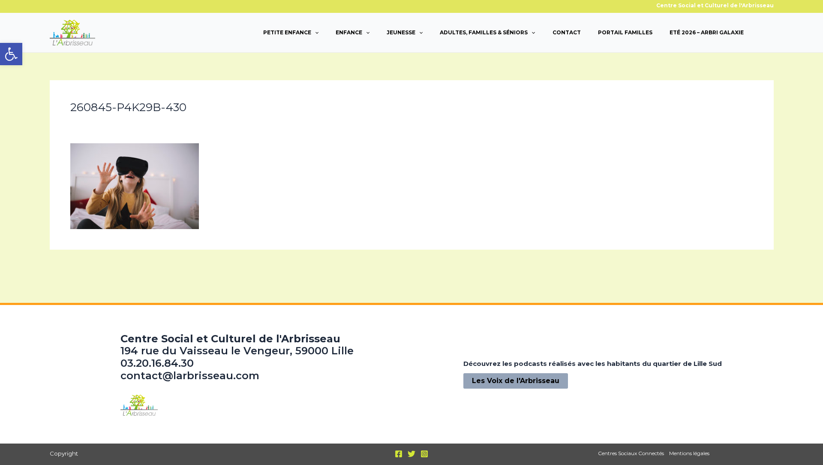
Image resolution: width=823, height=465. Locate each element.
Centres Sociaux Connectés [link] (631, 453)
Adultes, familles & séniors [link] (484, 32)
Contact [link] (567, 32)
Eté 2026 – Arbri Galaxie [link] (707, 32)
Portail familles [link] (625, 32)
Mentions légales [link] (689, 453)
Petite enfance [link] (287, 32)
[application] (314, 32)
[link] (11, 54)
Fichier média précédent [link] (97, 269)
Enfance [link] (349, 32)
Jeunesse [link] (401, 32)
